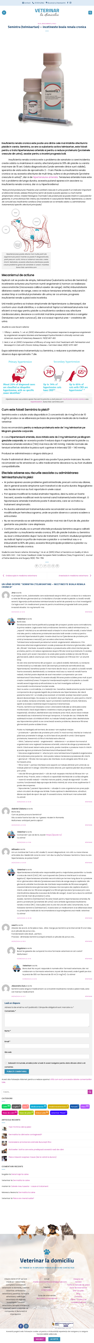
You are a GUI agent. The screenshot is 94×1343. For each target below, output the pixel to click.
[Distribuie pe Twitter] (45, 566)
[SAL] (62, 1324)
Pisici (85, 1106)
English (16, 1106)
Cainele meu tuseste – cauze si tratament (29, 1186)
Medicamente (38, 1106)
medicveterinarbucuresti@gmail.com (50, 1282)
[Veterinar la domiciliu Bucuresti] (47, 12)
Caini (6, 1106)
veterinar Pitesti (58, 1112)
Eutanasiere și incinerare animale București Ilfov (30, 1142)
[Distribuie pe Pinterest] (53, 566)
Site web (8, 1052)
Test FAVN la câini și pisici (20, 1127)
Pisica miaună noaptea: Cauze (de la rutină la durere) (33, 1157)
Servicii (78, 1282)
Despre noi (78, 1279)
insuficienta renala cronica (73, 399)
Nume (8, 1031)
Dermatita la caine (21, 1180)
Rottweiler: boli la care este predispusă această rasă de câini (36, 1149)
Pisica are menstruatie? (23, 1198)
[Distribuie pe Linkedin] (57, 566)
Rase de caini (10, 1112)
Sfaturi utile (42, 1112)
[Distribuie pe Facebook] (41, 566)
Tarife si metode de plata (78, 1285)
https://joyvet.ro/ (54, 835)
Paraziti (74, 1106)
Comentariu (10, 1011)
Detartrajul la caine (20, 1174)
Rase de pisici (26, 1112)
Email (7, 1041)
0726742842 (47, 1290)
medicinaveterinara (58, 1106)
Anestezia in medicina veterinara (74, 575)
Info (25, 1106)
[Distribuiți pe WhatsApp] (37, 566)
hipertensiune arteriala (45, 177)
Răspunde (88, 612)
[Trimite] (90, 1092)
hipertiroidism (36, 402)
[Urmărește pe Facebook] (68, 3)
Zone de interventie (78, 1287)
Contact (78, 1296)
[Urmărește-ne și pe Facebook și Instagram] (70, 3)
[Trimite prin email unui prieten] (49, 566)
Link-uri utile (78, 1290)
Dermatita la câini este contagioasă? (25, 1134)
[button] (4, 12)
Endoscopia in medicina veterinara (21, 575)
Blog (39, 24)
